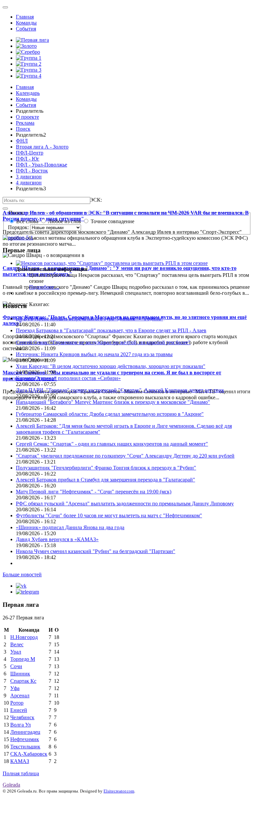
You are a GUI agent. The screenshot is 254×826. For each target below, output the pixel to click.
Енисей (18, 710)
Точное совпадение (112, 221)
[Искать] (5, 209)
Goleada (11, 785)
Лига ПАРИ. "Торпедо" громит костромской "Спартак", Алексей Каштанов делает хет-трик (120, 390)
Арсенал (19, 695)
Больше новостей (22, 574)
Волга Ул (20, 725)
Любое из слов (64, 221)
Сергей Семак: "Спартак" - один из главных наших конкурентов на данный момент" (112, 444)
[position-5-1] (18, 237)
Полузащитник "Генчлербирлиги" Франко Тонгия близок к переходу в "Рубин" (106, 468)
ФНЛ (22, 141)
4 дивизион (29, 182)
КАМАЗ (19, 761)
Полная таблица (21, 773)
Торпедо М (22, 659)
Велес (16, 644)
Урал (15, 652)
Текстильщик (25, 746)
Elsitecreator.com (119, 791)
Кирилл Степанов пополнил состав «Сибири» (68, 378)
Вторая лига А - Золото (42, 147)
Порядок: (19, 227)
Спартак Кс (23, 681)
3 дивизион (29, 176)
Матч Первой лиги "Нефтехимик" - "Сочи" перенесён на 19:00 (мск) (93, 491)
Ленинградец (25, 732)
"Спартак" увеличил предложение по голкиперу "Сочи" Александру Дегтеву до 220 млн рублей (125, 456)
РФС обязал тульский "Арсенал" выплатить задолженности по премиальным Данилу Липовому (125, 503)
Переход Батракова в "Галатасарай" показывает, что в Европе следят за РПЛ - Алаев (111, 330)
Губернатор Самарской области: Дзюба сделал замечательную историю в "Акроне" (110, 414)
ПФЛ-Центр (29, 153)
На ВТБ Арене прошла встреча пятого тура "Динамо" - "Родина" (89, 318)
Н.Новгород (24, 637)
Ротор (16, 703)
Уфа (15, 688)
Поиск (23, 129)
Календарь (28, 93)
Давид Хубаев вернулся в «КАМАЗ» (57, 539)
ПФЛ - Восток (32, 170)
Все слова (27, 221)
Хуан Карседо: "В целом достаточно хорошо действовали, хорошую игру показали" (110, 366)
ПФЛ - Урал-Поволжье (41, 164)
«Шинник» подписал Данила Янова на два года (70, 527)
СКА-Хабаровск (28, 754)
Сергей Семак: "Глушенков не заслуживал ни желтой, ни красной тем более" (103, 342)
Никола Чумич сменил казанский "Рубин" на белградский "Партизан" (95, 551)
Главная (25, 17)
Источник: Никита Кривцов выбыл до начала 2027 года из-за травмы (94, 354)
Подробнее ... (44, 287)
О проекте (27, 117)
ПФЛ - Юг (27, 158)
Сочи (16, 666)
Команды (26, 23)
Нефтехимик (24, 739)
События (26, 29)
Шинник (20, 673)
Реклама (25, 123)
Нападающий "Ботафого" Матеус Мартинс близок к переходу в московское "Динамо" (113, 402)
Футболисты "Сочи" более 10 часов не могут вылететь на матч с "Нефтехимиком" (109, 515)
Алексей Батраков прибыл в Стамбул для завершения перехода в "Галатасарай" (105, 479)
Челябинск (22, 717)
